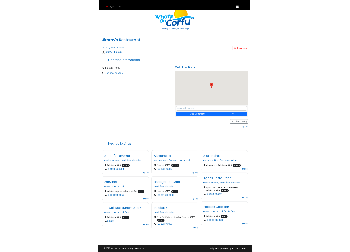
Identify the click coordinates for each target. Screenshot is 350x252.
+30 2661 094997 (214, 194)
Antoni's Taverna (117, 156)
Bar (234, 211)
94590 (110, 221)
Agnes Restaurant (217, 178)
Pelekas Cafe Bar (216, 207)
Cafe (227, 211)
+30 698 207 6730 (214, 220)
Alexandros (162, 156)
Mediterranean (111, 160)
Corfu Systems (239, 248)
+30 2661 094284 (114, 73)
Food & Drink (118, 47)
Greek (105, 47)
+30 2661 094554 (115, 169)
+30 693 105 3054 (115, 195)
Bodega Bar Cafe (167, 182)
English (111, 6)
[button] (211, 85)
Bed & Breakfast (211, 160)
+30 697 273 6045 (165, 195)
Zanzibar (110, 182)
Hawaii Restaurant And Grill (125, 208)
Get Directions (197, 113)
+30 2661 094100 (164, 224)
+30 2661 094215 (164, 169)
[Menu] (237, 6)
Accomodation (229, 160)
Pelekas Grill (163, 208)
